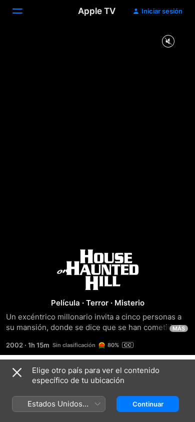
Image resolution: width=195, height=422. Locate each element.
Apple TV (97, 11)
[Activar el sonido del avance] (168, 42)
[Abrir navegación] (23, 11)
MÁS (178, 328)
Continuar (148, 404)
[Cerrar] (17, 372)
